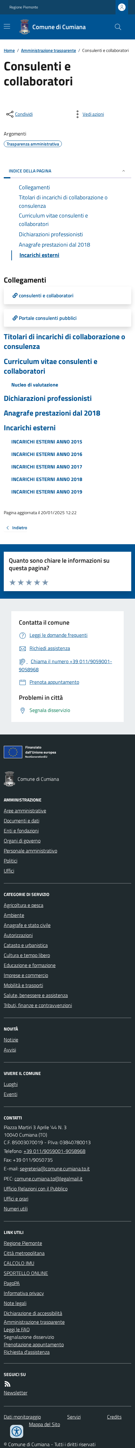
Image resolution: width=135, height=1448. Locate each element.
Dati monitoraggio (22, 1416)
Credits (114, 1416)
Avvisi (10, 1049)
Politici (10, 860)
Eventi (10, 1094)
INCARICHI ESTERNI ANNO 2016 (46, 454)
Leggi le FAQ (17, 1329)
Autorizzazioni (18, 935)
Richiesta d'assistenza (27, 1352)
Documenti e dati (21, 820)
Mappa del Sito (44, 1424)
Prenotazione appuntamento (34, 1344)
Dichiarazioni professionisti (48, 398)
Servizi (74, 1416)
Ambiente (14, 915)
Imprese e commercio (26, 975)
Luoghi (11, 1084)
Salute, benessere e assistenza (36, 995)
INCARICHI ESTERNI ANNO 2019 (46, 491)
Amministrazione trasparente (48, 50)
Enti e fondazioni (21, 830)
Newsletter (15, 1392)
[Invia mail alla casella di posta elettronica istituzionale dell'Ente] (55, 1169)
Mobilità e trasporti (23, 985)
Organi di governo (22, 840)
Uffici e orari (16, 1198)
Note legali (15, 1303)
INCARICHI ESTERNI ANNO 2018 (46, 479)
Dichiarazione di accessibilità (33, 1313)
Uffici (9, 870)
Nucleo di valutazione (34, 384)
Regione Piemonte (23, 7)
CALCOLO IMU (19, 1263)
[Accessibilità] (17, 1431)
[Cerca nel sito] (115, 26)
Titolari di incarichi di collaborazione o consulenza (64, 341)
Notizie (11, 1039)
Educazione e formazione (30, 965)
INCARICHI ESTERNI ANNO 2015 (46, 441)
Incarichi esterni (30, 427)
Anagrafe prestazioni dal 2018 (52, 413)
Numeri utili (16, 1208)
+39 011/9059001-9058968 (54, 1151)
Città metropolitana (24, 1253)
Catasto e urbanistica (26, 945)
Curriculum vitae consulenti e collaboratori (50, 366)
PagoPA (12, 1283)
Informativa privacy (24, 1293)
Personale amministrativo (30, 850)
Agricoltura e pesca (23, 905)
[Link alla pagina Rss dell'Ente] (7, 1384)
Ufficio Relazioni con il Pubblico (36, 1188)
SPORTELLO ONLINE (26, 1273)
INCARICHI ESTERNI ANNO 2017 (46, 466)
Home (9, 50)
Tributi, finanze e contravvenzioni (38, 1005)
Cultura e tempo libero (27, 955)
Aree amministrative (25, 810)
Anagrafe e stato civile (27, 925)
